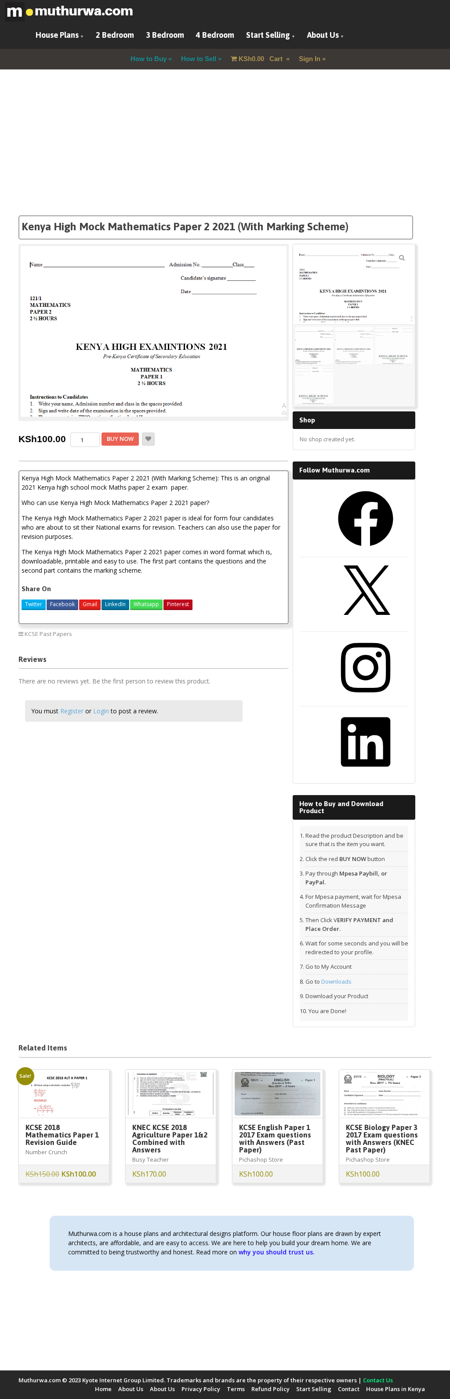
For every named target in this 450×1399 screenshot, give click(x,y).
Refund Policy (270, 1389)
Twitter (33, 604)
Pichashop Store (261, 1159)
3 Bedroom (165, 35)
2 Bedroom (115, 35)
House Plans (57, 35)
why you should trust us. (277, 1252)
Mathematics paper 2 (254, 633)
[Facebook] (366, 549)
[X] (366, 624)
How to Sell (198, 58)
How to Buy (149, 58)
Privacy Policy (200, 1389)
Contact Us (378, 1380)
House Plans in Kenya (395, 1389)
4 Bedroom (215, 35)
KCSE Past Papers (48, 634)
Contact (348, 1389)
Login (101, 711)
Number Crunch (46, 1152)
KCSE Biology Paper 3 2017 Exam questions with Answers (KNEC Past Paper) (382, 1138)
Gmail (90, 604)
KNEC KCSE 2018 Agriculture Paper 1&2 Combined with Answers (169, 1138)
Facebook (62, 604)
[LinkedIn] (366, 773)
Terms (236, 1389)
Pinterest (178, 604)
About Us (323, 35)
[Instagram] (366, 698)
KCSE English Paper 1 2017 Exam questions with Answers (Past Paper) (275, 1138)
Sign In (309, 58)
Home (103, 1389)
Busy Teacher (150, 1159)
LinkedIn (115, 604)
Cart (261, 58)
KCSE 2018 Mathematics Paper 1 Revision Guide (62, 1135)
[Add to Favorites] (148, 439)
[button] (401, 257)
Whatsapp (146, 604)
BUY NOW (120, 439)
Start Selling (268, 35)
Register (71, 711)
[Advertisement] (225, 153)
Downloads (336, 981)
